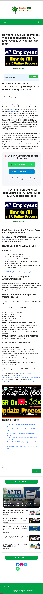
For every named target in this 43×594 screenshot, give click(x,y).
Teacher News (28, 591)
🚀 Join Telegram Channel (21, 171)
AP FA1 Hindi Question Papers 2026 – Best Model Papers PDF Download (15, 519)
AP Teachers (12, 111)
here (4, 371)
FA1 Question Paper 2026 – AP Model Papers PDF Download (15, 545)
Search (4, 468)
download (31, 379)
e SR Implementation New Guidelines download (18, 382)
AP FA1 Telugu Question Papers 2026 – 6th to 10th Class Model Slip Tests (15, 537)
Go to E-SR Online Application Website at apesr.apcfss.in (21, 377)
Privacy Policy (26, 587)
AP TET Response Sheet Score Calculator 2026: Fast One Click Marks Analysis (21, 504)
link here (19, 375)
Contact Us (15, 587)
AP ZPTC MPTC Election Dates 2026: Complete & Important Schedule (15, 511)
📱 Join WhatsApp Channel (21, 164)
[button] (38, 22)
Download (28, 373)
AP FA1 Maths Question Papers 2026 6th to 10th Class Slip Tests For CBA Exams (15, 528)
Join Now (33, 76)
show (13, 97)
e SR (6, 239)
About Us (6, 587)
